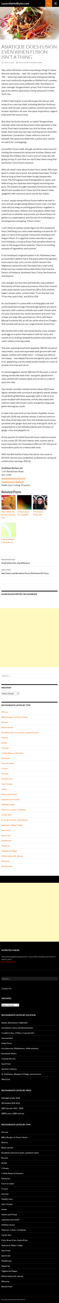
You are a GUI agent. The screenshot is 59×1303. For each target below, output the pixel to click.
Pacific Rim (6, 815)
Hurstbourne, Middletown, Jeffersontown (20, 1048)
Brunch (4, 737)
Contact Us (6, 988)
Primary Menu (55, 3)
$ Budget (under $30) (10, 1098)
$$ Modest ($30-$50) (10, 1103)
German (5, 773)
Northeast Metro (8, 1053)
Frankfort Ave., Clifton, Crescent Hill (17, 1033)
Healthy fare (6, 779)
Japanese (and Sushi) (10, 799)
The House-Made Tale (38, 513)
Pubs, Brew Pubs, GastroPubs (14, 820)
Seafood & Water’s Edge (11, 825)
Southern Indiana (9, 1069)
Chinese (5, 748)
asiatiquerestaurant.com (13, 478)
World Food (6, 866)
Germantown (7, 1038)
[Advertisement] (29, 637)
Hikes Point (6, 1043)
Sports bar (6, 835)
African (4, 712)
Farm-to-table (7, 763)
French (4, 768)
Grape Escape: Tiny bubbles (23, 513)
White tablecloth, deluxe (12, 856)
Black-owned (7, 727)
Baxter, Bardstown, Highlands (14, 1022)
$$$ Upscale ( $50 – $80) (12, 1108)
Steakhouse (6, 840)
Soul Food (5, 830)
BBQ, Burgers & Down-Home (14, 717)
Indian (4, 789)
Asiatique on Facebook (12, 481)
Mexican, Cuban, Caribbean (13, 809)
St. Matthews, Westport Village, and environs (21, 1074)
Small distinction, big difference (15, 561)
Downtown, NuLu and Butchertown (17, 1028)
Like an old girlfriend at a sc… (8, 540)
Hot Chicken (7, 784)
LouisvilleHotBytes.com (15, 3)
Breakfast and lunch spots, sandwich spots (20, 732)
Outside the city (8, 1058)
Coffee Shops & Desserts (12, 753)
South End (5, 1064)
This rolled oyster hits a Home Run (8, 514)
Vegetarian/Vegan (9, 851)
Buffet (4, 743)
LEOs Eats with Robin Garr (30, 62)
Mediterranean (8, 804)
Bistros (4, 722)
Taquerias (5, 845)
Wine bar (5, 861)
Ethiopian (5, 758)
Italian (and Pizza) (9, 794)
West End (5, 1079)
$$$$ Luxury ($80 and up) (12, 1113)
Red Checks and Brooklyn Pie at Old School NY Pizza (25, 571)
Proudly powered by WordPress (13, 1299)
